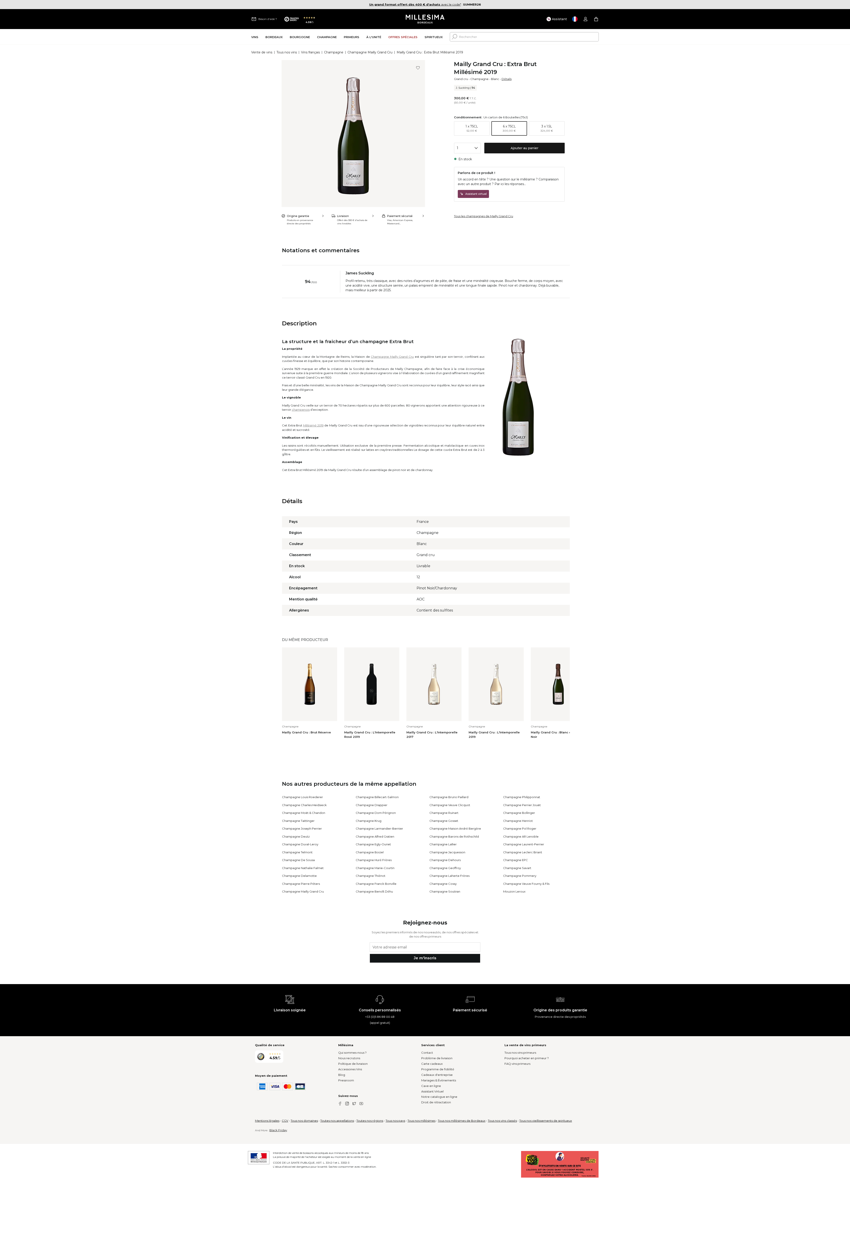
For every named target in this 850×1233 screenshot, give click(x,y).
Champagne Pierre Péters (301, 883)
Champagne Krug (368, 821)
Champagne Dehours (445, 860)
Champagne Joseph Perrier (302, 828)
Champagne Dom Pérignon (376, 813)
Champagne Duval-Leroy (300, 844)
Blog (341, 1075)
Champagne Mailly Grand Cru (370, 52)
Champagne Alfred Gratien (375, 836)
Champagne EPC (515, 860)
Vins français (310, 52)
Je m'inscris (425, 958)
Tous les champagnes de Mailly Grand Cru (483, 216)
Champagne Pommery (519, 875)
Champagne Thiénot (370, 875)
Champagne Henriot (518, 821)
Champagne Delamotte (299, 875)
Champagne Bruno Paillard (448, 797)
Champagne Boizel (370, 852)
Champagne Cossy (443, 883)
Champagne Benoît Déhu (374, 891)
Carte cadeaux (432, 1063)
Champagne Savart (517, 868)
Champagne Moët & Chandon (303, 813)
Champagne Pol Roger (519, 828)
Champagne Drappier (371, 805)
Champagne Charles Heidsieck (304, 805)
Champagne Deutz (296, 836)
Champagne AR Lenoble (521, 836)
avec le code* (415, 4)
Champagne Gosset (443, 821)
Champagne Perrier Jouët (522, 805)
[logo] (425, 19)
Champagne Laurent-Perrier (523, 844)
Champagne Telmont (297, 852)
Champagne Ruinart (443, 813)
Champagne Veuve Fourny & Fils (526, 883)
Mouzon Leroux (514, 891)
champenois (301, 409)
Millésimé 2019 (313, 425)
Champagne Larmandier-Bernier (379, 828)
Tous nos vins (286, 52)
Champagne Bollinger (519, 813)
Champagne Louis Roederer (302, 797)
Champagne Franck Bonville (376, 883)
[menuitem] (254, 37)
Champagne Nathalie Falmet (303, 868)
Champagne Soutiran (444, 891)
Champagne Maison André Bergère (455, 828)
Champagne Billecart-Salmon (377, 797)
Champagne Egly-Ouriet (373, 844)
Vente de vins (261, 52)
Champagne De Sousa (298, 860)
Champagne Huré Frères (374, 860)
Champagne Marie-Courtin (375, 868)
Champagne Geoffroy (445, 868)
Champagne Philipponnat (521, 797)
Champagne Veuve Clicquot (449, 805)
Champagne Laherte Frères (449, 875)
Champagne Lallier (443, 844)
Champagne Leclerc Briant (522, 852)
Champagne (333, 52)
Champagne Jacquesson (447, 852)
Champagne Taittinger (298, 821)
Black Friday (278, 1130)
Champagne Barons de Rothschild (454, 836)
